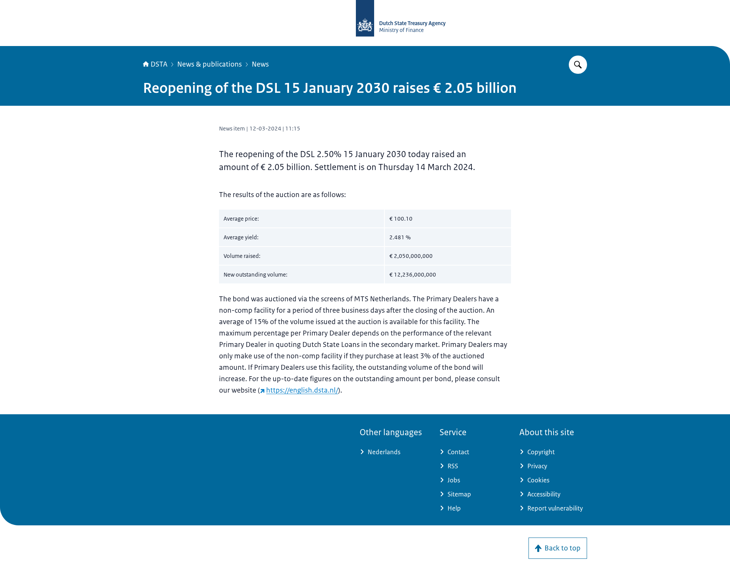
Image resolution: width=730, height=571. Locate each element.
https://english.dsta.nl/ (302, 390)
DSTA (159, 64)
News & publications (209, 64)
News (260, 64)
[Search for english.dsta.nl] (578, 65)
